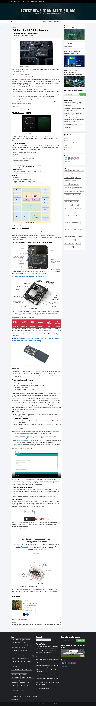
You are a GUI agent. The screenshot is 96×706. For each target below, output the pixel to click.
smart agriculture (70, 239)
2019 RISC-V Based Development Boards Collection (40, 436)
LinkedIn (44, 21)
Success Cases (69, 243)
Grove (67, 180)
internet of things (78, 187)
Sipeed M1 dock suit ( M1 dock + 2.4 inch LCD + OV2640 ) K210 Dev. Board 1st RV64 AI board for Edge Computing (36, 340)
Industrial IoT (74, 184)
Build (65, 136)
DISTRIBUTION (41, 1)
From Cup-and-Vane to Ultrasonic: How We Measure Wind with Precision (46, 687)
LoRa (82, 191)
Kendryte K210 (20, 619)
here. (24, 429)
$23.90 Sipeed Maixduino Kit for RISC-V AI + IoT (28, 276)
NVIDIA (76, 205)
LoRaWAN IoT (76, 194)
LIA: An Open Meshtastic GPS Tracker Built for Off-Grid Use (47, 674)
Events (77, 177)
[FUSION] (76, 1)
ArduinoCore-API (42, 440)
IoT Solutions (74, 191)
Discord (50, 21)
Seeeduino (68, 232)
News (14, 27)
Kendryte (26, 66)
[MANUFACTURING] (81, 1)
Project (67, 222)
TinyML (77, 243)
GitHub (25, 529)
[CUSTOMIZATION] (79, 1)
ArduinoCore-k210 (18, 444)
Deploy (66, 138)
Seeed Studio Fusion (69, 147)
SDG (76, 226)
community (80, 170)
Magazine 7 (52, 703)
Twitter (39, 21)
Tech (65, 150)
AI (66, 170)
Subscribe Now (83, 94)
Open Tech (68, 215)
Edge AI (78, 173)
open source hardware (71, 212)
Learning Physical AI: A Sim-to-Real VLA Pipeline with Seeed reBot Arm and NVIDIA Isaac (47, 679)
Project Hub (56, 21)
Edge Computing (69, 177)
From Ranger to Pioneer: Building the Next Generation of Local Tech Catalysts (74, 109)
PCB (75, 215)
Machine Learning (69, 198)
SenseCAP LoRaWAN (70, 236)
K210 (44, 549)
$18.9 (15, 339)
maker (78, 198)
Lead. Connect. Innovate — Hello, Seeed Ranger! (73, 27)
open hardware (78, 208)
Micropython (25, 547)
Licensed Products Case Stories (71, 143)
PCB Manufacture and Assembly (73, 219)
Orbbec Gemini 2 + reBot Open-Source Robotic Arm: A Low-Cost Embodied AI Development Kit (73, 104)
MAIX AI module (41, 315)
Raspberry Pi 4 (69, 226)
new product (68, 201)
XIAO (76, 246)
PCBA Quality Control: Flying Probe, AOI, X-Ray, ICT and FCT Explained (48, 683)
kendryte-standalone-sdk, (23, 440)
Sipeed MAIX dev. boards (28, 313)
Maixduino (25, 619)
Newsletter (68, 205)
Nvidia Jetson (68, 208)
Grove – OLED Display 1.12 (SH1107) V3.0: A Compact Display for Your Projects (74, 114)
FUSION (19, 1)
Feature (66, 140)
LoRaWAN (68, 194)
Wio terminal (69, 246)
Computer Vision (69, 173)
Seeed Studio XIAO (79, 229)
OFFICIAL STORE (14, 1)
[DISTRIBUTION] (84, 1)
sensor (79, 236)
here (30, 416)
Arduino (72, 170)
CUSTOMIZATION (26, 1)
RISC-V (29, 619)
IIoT (67, 184)
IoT (67, 191)
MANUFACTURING (34, 1)
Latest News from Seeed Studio (48, 11)
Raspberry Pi (76, 222)
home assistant (76, 180)
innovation (68, 187)
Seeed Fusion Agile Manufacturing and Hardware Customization (73, 72)
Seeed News (68, 229)
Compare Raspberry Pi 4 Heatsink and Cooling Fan (49, 623)
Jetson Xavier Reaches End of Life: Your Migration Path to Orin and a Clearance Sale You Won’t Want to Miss (74, 119)
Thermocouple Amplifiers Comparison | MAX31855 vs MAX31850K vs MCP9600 (24, 624)
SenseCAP (76, 232)
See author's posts (29, 610)
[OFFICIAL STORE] (74, 1)
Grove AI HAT (28, 431)
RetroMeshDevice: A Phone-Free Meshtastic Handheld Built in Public (46, 670)
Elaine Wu (16, 35)
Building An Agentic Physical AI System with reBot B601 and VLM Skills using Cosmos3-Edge (73, 126)
